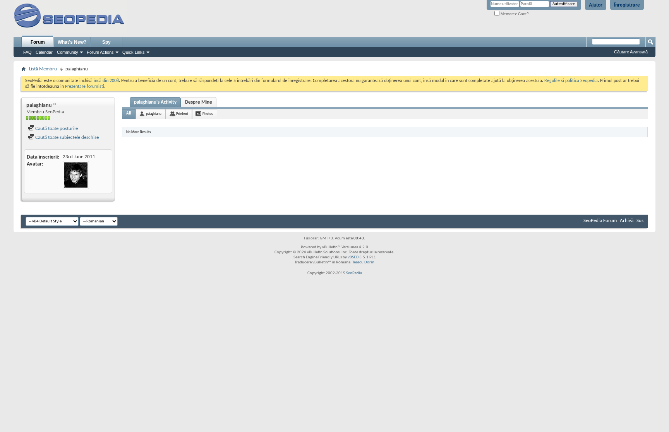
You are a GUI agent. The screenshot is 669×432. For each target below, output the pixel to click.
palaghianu (153, 114)
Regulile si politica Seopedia (571, 81)
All (128, 113)
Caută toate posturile (56, 128)
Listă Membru (43, 69)
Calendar (44, 52)
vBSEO (353, 257)
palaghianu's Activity (155, 102)
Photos (207, 114)
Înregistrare (627, 5)
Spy (106, 42)
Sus (639, 220)
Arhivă (626, 220)
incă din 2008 (106, 81)
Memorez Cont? (514, 14)
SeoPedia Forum (600, 220)
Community (67, 52)
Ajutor (595, 5)
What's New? (72, 42)
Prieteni (182, 114)
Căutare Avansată (631, 52)
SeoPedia (354, 273)
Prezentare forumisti (84, 86)
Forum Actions (100, 52)
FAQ (27, 52)
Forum (38, 42)
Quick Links (133, 52)
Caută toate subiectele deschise (66, 137)
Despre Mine (198, 102)
